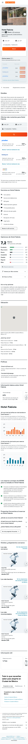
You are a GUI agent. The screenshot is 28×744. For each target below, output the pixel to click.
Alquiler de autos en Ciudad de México (13, 699)
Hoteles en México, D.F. (6, 739)
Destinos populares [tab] (20, 686)
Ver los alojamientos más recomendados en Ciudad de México (21, 613)
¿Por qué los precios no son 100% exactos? (11, 728)
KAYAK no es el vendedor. (9, 722)
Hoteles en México (20, 737)
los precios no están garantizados (14, 717)
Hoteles (18, 736)
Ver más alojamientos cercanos (21, 547)
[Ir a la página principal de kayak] (10, 2)
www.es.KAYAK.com (10, 736)
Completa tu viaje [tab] (8, 686)
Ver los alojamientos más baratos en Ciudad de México (21, 580)
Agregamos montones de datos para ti (12, 725)
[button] (2, 2)
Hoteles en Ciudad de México (11, 701)
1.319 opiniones (16, 32)
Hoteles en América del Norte (8, 737)
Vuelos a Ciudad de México (10, 697)
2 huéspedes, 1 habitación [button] (10, 45)
